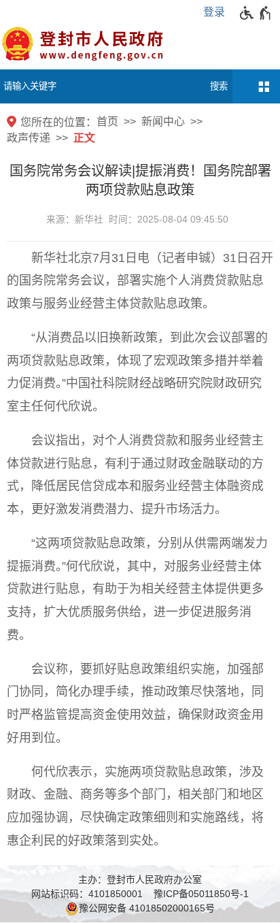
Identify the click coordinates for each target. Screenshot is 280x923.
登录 (214, 12)
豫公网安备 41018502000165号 (147, 908)
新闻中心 (163, 121)
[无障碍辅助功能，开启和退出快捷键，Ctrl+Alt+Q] (256, 13)
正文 (84, 138)
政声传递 (28, 138)
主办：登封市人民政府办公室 (140, 879)
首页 (107, 121)
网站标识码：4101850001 (87, 893)
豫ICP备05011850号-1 (201, 893)
